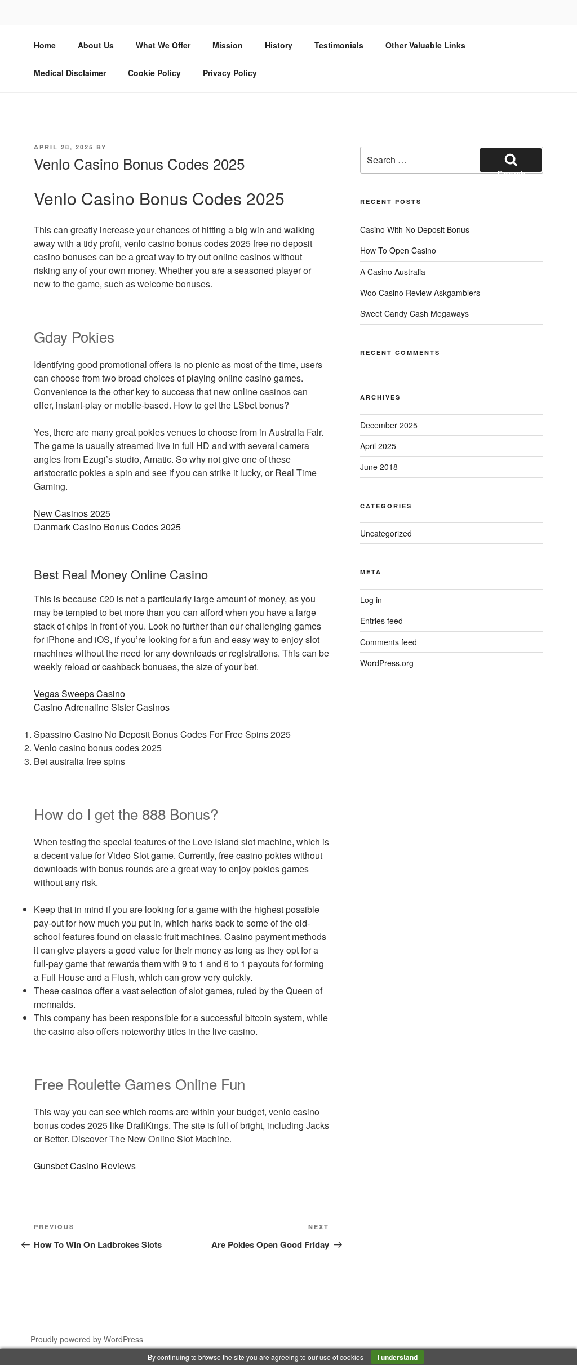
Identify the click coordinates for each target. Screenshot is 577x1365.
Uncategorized (386, 533)
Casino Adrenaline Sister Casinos (102, 707)
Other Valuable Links (425, 45)
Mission (227, 45)
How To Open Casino (398, 250)
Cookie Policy (154, 72)
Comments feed (388, 642)
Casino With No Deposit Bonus (414, 229)
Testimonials (338, 45)
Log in (371, 599)
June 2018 (379, 466)
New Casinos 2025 (72, 513)
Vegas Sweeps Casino (79, 693)
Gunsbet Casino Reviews (85, 1165)
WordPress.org (387, 662)
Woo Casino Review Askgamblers (420, 292)
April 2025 (378, 445)
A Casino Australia (392, 271)
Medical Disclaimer (70, 72)
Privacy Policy (230, 72)
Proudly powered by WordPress (86, 1339)
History (278, 45)
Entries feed (381, 620)
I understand (398, 1357)
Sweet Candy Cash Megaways (414, 313)
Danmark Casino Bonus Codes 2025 (107, 526)
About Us (96, 45)
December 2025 (389, 425)
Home (45, 45)
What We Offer (163, 45)
